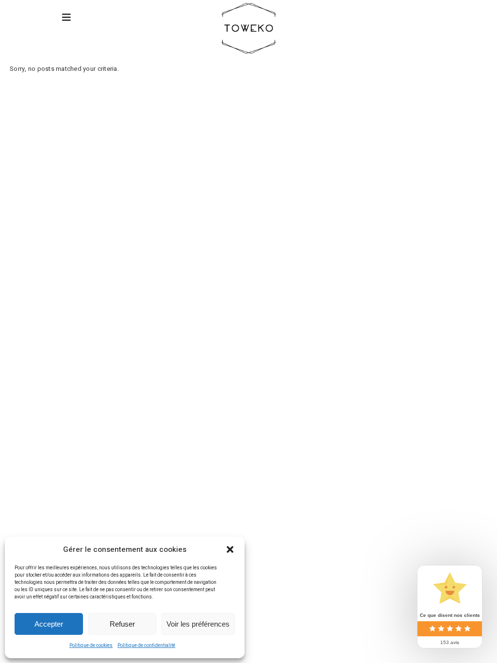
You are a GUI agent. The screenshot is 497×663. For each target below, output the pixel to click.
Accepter (48, 624)
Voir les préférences (198, 624)
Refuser (122, 624)
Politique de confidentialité (146, 645)
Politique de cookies (91, 645)
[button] (230, 549)
